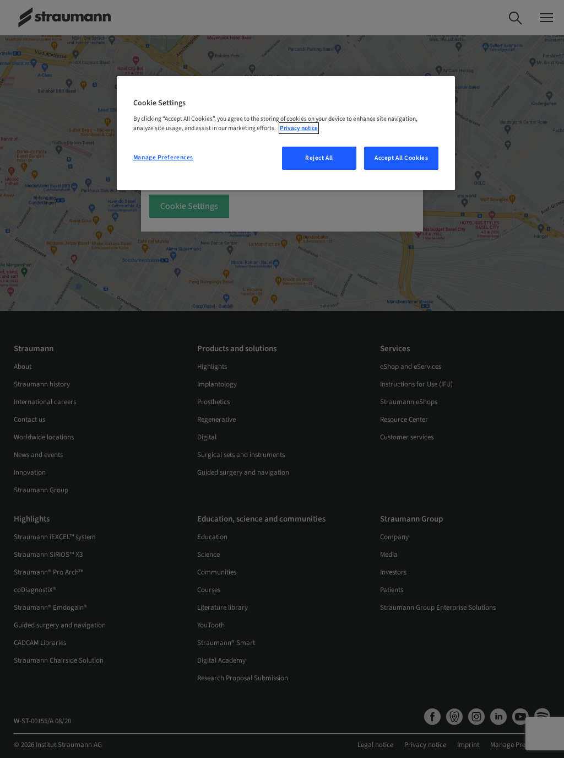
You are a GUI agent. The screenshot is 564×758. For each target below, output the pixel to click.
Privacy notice (299, 128)
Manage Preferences (163, 157)
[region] (286, 133)
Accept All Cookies (401, 158)
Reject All (319, 158)
